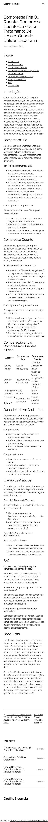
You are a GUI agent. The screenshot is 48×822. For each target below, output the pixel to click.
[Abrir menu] (43, 3)
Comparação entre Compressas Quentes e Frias (23, 72)
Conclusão (13, 85)
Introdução (13, 61)
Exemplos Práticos (17, 79)
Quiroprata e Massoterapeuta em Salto (29, 820)
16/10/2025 (41, 749)
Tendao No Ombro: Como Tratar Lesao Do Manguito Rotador (14, 769)
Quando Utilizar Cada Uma (20, 76)
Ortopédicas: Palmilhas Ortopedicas (14, 758)
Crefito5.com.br (11, 3)
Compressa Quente (17, 67)
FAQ (10, 82)
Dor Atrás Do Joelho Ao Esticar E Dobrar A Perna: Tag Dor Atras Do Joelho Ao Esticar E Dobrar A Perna (17, 718)
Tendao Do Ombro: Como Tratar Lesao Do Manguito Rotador (14, 781)
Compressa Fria (15, 64)
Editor (14, 46)
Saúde (21, 46)
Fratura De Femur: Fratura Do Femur (38, 718)
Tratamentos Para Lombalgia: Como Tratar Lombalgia (17, 748)
